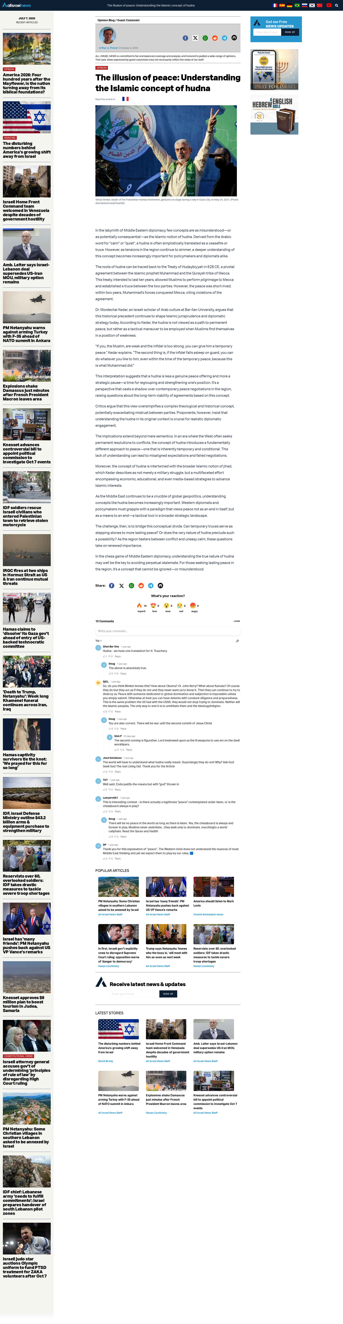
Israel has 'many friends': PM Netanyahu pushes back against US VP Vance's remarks (26, 945)
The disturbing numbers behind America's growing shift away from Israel (27, 150)
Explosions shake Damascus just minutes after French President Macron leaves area (26, 392)
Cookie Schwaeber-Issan (208, 914)
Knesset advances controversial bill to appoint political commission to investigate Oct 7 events (27, 453)
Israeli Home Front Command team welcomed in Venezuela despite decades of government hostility (26, 210)
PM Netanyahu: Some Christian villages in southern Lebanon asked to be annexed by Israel (26, 1137)
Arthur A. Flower (108, 47)
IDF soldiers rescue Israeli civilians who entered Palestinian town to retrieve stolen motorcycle (25, 516)
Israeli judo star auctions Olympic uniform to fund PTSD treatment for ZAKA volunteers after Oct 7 (25, 1267)
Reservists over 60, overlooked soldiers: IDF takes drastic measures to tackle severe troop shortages (26, 884)
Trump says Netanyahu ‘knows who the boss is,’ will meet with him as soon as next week (166, 953)
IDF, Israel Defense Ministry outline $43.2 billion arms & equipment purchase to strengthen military (26, 822)
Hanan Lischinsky (108, 965)
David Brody (105, 1061)
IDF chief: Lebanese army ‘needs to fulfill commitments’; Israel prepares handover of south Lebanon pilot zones (24, 1202)
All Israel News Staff (110, 914)
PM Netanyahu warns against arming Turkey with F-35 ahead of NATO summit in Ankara (26, 334)
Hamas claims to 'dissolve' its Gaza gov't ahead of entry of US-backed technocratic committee (26, 637)
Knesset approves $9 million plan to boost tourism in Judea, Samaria (23, 1004)
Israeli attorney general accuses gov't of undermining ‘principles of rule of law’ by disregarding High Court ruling (26, 1072)
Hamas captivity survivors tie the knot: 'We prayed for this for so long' (25, 761)
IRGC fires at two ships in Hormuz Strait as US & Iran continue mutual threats (25, 577)
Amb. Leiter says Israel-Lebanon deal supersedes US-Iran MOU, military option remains (26, 273)
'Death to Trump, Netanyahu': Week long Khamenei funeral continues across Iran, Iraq (25, 700)
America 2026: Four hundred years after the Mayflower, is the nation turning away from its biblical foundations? (26, 83)
